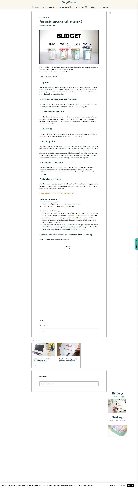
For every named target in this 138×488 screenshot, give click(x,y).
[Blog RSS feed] (110, 13)
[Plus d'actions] (98, 17)
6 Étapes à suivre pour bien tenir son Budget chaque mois (42, 361)
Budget (41, 322)
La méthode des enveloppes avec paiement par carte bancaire (67, 361)
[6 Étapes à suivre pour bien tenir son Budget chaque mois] (43, 350)
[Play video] (69, 47)
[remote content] (69, 283)
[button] (35, 7)
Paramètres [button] (113, 485)
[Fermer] (136, 485)
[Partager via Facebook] (40, 327)
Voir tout (105, 341)
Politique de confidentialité (85, 485)
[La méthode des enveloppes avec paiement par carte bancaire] (69, 350)
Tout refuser (122, 485)
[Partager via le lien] (44, 327)
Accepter (130, 485)
